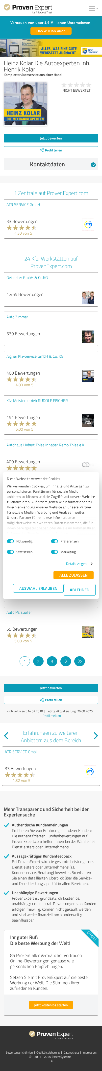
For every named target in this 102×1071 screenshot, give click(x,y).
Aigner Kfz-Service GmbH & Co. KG (34, 356)
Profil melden (52, 715)
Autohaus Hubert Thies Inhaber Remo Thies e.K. (45, 445)
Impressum (89, 1052)
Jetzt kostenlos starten (51, 1005)
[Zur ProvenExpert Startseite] (28, 9)
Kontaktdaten (47, 164)
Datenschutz (71, 1052)
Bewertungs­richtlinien (19, 1052)
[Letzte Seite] (79, 661)
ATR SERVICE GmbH (23, 204)
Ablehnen (79, 590)
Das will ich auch (51, 31)
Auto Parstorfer (19, 612)
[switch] (54, 541)
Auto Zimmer (17, 317)
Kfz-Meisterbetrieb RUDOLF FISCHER (37, 400)
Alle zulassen (73, 575)
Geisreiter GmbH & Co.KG (27, 277)
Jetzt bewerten (51, 138)
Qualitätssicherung (48, 1052)
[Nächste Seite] (65, 661)
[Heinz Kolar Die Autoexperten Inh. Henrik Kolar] (25, 103)
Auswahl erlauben (38, 588)
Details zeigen (76, 563)
